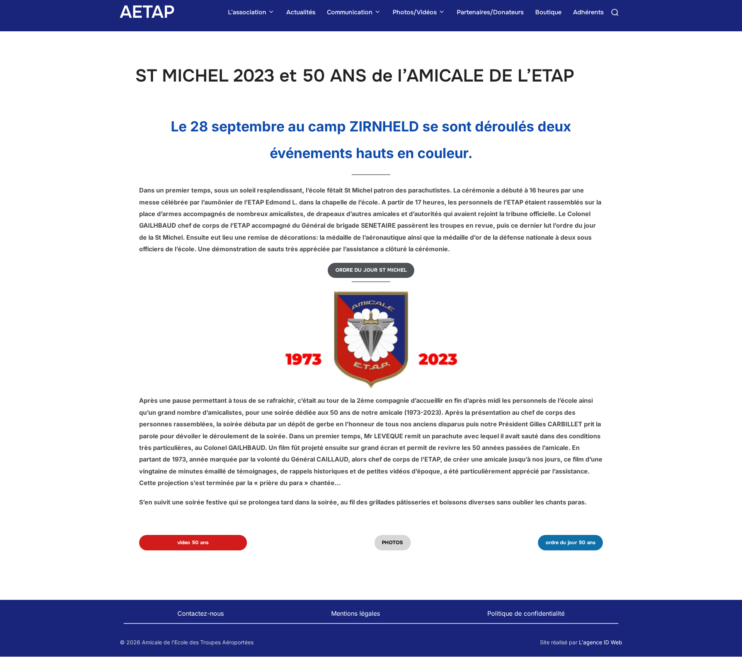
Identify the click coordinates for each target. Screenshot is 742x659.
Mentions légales (355, 613)
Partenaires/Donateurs (490, 12)
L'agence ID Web (600, 642)
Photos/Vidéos (415, 12)
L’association (247, 12)
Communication (350, 12)
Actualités (300, 12)
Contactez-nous (200, 613)
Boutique (548, 12)
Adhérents (588, 12)
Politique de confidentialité (526, 613)
